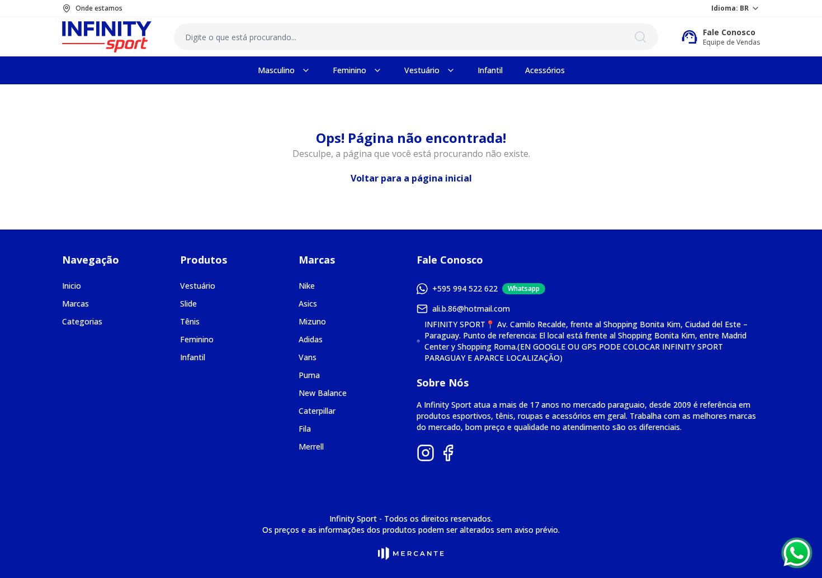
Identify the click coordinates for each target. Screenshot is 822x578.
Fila (305, 428)
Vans (307, 357)
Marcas (75, 303)
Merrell (311, 446)
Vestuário (197, 285)
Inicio (71, 285)
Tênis (190, 321)
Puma (309, 375)
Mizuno (312, 321)
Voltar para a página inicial (411, 178)
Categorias (82, 321)
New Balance (323, 393)
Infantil (192, 357)
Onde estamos (98, 8)
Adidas (311, 339)
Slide (188, 303)
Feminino (197, 339)
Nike (307, 285)
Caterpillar (317, 410)
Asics (308, 303)
